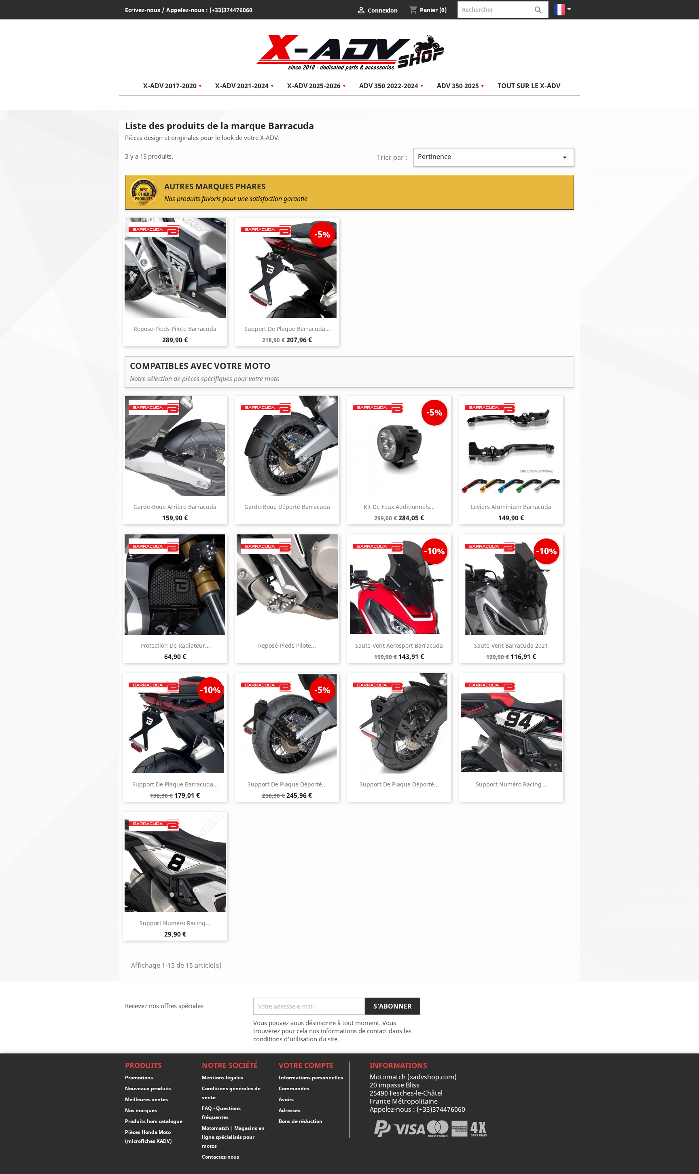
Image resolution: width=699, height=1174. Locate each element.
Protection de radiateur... (175, 645)
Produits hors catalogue (153, 1121)
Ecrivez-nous (142, 10)
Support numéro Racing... (511, 784)
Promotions (139, 1077)
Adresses (289, 1110)
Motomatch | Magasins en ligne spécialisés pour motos (233, 1137)
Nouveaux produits (148, 1088)
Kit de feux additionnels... (399, 507)
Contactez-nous (220, 1156)
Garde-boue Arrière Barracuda (174, 507)
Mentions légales (222, 1077)
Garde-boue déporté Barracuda (287, 507)
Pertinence (494, 157)
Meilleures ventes (146, 1099)
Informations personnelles (311, 1077)
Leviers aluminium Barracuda (511, 507)
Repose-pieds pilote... (287, 645)
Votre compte (306, 1065)
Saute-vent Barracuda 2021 (511, 645)
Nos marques (141, 1110)
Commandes (294, 1088)
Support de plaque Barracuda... (287, 329)
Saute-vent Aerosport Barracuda (399, 645)
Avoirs (286, 1099)
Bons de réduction (300, 1121)
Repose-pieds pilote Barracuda (174, 329)
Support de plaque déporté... (287, 784)
